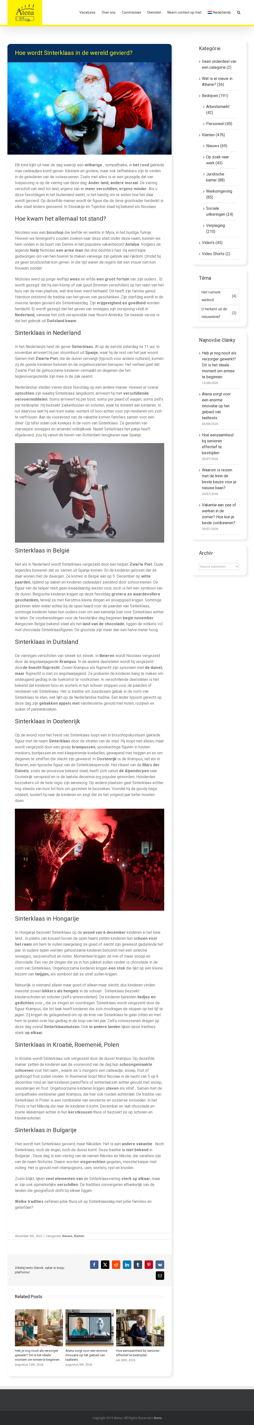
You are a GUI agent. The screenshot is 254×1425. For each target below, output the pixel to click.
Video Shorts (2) (216, 253)
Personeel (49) (219, 123)
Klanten (79, 1236)
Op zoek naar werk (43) (217, 160)
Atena (158, 1418)
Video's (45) (212, 242)
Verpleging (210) (215, 228)
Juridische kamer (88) (215, 177)
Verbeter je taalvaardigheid (140, 1327)
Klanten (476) (213, 135)
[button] (238, 12)
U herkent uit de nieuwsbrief (219, 313)
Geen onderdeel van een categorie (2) (219, 64)
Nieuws (67, 1236)
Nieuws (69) (216, 145)
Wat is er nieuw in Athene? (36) (217, 81)
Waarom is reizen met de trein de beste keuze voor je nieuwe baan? (38, 1327)
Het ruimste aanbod (219, 296)
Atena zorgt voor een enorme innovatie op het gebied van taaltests (216, 406)
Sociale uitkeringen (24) (219, 211)
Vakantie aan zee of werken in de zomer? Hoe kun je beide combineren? (89, 1327)
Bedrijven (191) (215, 95)
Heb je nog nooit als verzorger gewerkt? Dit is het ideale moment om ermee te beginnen (219, 365)
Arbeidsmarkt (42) (217, 109)
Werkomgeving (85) (219, 194)
